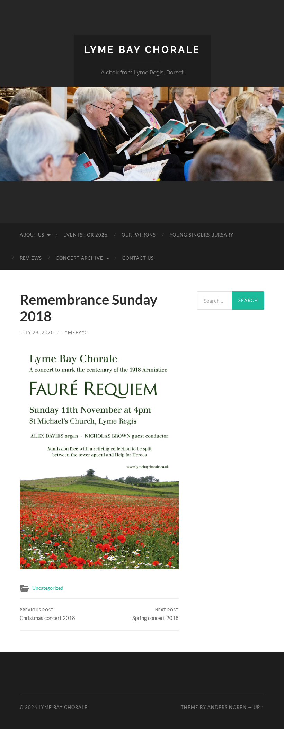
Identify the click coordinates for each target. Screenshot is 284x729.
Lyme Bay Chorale (142, 49)
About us (32, 235)
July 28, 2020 (37, 332)
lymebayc (75, 332)
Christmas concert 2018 (47, 614)
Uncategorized (47, 588)
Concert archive (79, 258)
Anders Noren (227, 707)
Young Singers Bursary (201, 235)
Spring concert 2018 (155, 614)
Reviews (31, 258)
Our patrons (139, 235)
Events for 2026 (85, 235)
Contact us (138, 258)
